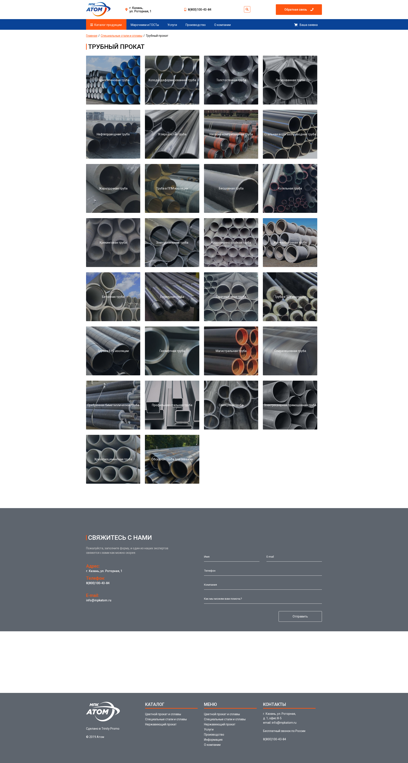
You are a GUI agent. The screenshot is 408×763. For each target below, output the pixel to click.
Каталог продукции (108, 25)
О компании (222, 25)
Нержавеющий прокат (161, 724)
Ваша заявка (309, 25)
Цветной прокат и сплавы (163, 714)
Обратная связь (295, 9)
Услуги (172, 25)
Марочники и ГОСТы (145, 25)
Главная (91, 35)
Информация (213, 739)
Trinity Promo (110, 728)
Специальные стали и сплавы (121, 35)
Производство (196, 25)
